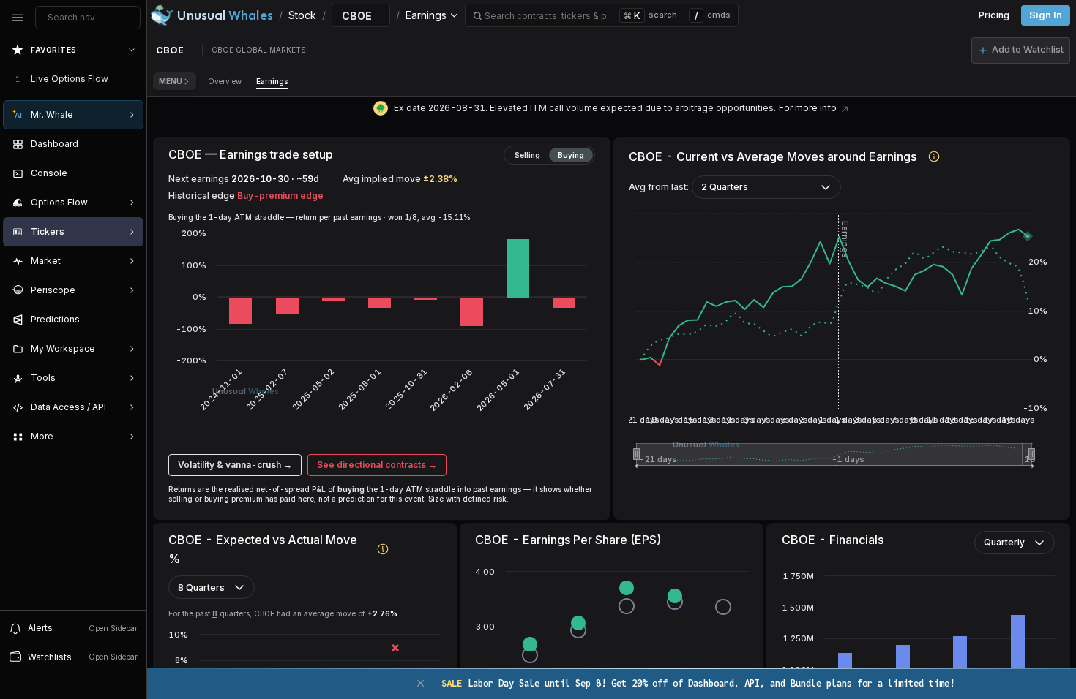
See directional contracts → (377, 464)
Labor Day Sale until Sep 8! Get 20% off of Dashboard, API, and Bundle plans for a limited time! (697, 683)
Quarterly (1004, 542)
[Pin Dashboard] (129, 144)
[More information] (934, 156)
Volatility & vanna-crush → (235, 464)
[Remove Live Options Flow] (133, 79)
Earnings (272, 81)
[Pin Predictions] (129, 319)
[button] (1021, 50)
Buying (571, 155)
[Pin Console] (129, 173)
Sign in (1045, 15)
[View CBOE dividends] (845, 108)
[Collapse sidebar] (17, 17)
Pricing (994, 15)
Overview (225, 81)
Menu (170, 81)
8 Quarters (201, 587)
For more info (808, 107)
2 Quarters (724, 186)
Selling (527, 155)
